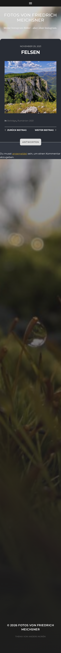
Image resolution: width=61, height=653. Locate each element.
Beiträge (11, 120)
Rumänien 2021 (25, 120)
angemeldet (19, 153)
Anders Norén (37, 636)
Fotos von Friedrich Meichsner (30, 18)
